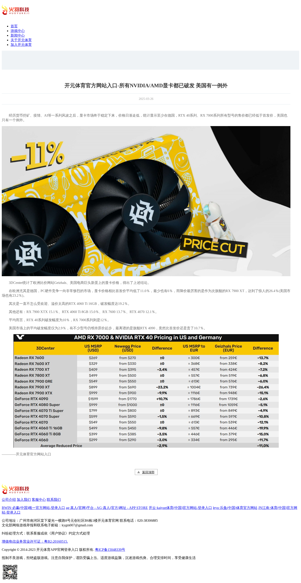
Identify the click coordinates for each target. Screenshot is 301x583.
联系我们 (54, 499)
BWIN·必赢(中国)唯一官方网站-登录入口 (33, 508)
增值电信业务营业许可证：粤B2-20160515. (35, 541)
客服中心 (39, 499)
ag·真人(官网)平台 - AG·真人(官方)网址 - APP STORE (107, 508)
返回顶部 (148, 472)
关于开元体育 (21, 40)
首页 (14, 26)
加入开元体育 (21, 45)
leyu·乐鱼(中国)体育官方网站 (235, 508)
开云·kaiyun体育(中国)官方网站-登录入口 (180, 508)
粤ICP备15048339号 (110, 549)
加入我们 (24, 499)
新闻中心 (18, 35)
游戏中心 (18, 31)
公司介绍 (9, 499)
